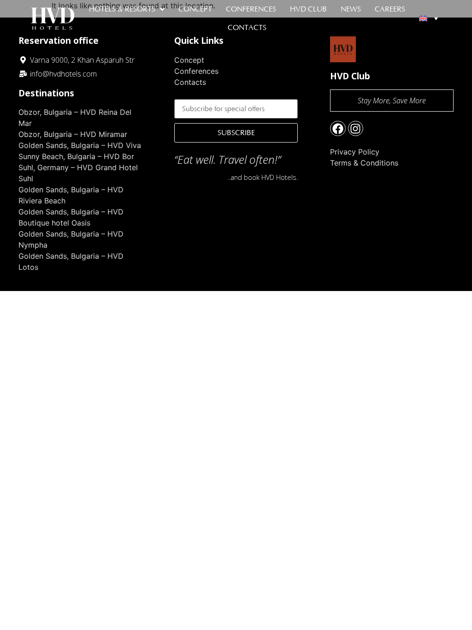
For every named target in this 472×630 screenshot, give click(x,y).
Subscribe (236, 132)
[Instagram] (356, 129)
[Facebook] (338, 129)
